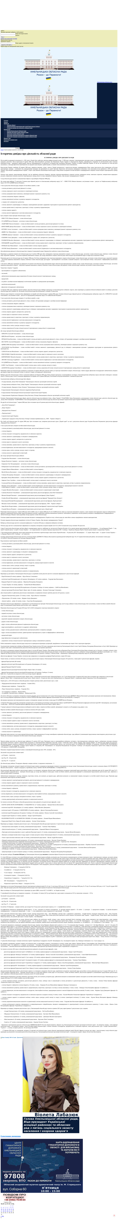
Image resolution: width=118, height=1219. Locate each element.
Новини (6, 122)
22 (11, 1211)
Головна (6, 120)
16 (13, 1209)
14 (9, 1209)
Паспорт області (11, 125)
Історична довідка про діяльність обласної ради (19, 128)
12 (5, 1209)
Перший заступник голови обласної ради (17, 132)
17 (1, 1211)
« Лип (2, 1216)
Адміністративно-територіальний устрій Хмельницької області (23, 126)
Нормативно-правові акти (10, 140)
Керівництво (7, 129)
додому (2, 149)
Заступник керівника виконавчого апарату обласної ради (22, 135)
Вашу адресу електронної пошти (24, 43)
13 (7, 1209)
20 (7, 1211)
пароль (17, 35)
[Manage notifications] (114, 1215)
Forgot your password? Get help (9, 38)
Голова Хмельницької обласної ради (16, 131)
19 (5, 1211)
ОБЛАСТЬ (6, 123)
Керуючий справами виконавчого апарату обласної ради (22, 136)
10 (1, 1209)
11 (3, 1209)
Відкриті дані (7, 138)
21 (9, 1211)
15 (11, 1209)
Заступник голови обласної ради (15, 134)
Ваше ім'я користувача (21, 33)
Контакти (6, 141)
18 (3, 1211)
